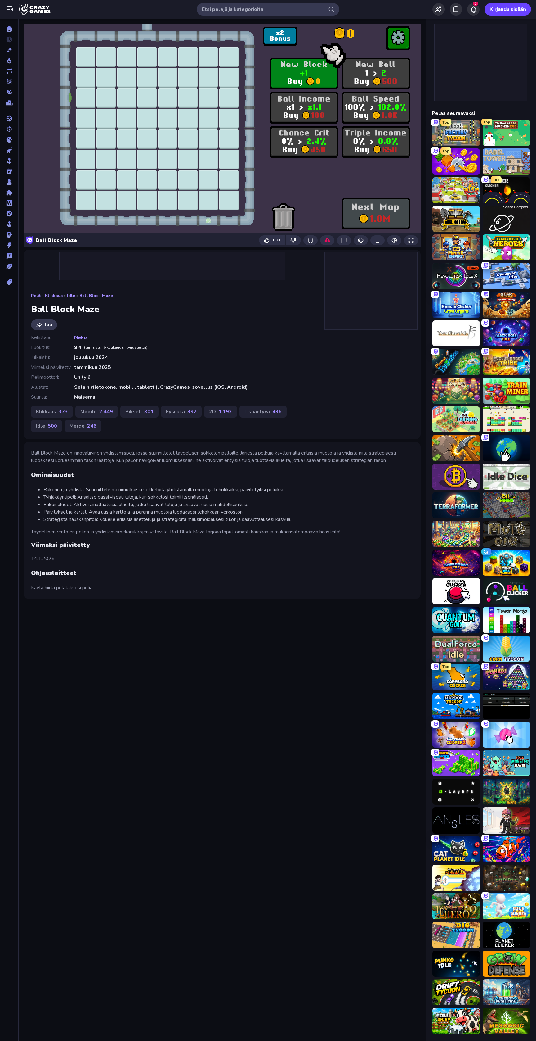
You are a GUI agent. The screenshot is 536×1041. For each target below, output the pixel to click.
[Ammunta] (9, 129)
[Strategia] (9, 234)
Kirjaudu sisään (507, 9)
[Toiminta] (9, 245)
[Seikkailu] (9, 213)
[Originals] (9, 81)
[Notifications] (473, 9)
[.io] (9, 139)
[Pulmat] (9, 192)
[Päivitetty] (9, 71)
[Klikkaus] (9, 150)
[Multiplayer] (9, 92)
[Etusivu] (9, 29)
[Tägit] (9, 282)
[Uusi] (9, 50)
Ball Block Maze (96, 296)
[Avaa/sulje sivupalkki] (9, 9)
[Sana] (9, 203)
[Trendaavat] (9, 60)
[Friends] (438, 9)
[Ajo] (9, 118)
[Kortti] (9, 171)
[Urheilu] (9, 266)
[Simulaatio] (9, 224)
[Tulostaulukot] (9, 102)
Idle (71, 296)
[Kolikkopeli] (9, 161)
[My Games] (456, 9)
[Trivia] (9, 256)
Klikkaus (54, 296)
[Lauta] (9, 182)
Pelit (36, 296)
